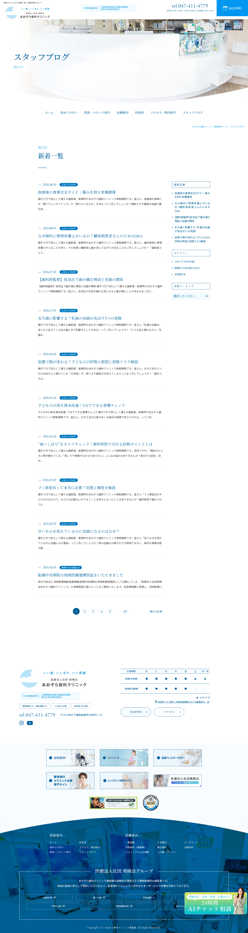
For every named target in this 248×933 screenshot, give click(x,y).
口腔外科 (189, 847)
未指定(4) (180, 274)
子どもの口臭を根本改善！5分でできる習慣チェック (81, 405)
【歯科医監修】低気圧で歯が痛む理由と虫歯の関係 (80, 279)
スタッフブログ (69, 184)
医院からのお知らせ (71, 567)
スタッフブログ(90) (185, 261)
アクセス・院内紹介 (89, 847)
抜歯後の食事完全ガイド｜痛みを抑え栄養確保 (77, 192)
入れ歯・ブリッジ (166, 852)
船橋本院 (47, 897)
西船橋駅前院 (122, 906)
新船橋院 (147, 897)
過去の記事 (155, 611)
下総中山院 (55, 906)
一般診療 (130, 842)
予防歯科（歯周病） (135, 847)
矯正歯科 (162, 847)
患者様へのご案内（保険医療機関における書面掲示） (182, 701)
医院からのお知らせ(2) (187, 268)
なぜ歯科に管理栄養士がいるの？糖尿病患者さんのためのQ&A (90, 235)
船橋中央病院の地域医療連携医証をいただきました (80, 575)
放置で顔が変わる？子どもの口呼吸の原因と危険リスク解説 (88, 361)
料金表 (82, 842)
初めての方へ (57, 847)
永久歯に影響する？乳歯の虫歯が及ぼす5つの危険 (80, 318)
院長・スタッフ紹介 (60, 852)
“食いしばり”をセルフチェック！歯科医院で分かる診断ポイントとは (95, 444)
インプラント (191, 842)
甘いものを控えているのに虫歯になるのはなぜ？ (79, 531)
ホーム (53, 842)
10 (125, 611)
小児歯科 (162, 842)
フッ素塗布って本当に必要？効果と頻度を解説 (77, 487)
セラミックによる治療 (137, 852)
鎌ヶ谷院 (97, 897)
